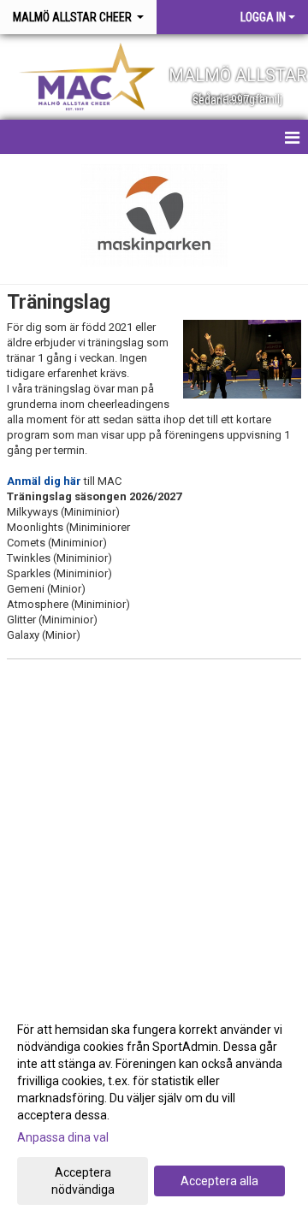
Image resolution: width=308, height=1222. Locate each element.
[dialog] (154, 1108)
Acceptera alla (219, 1181)
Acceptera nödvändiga (83, 1181)
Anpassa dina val (63, 1137)
